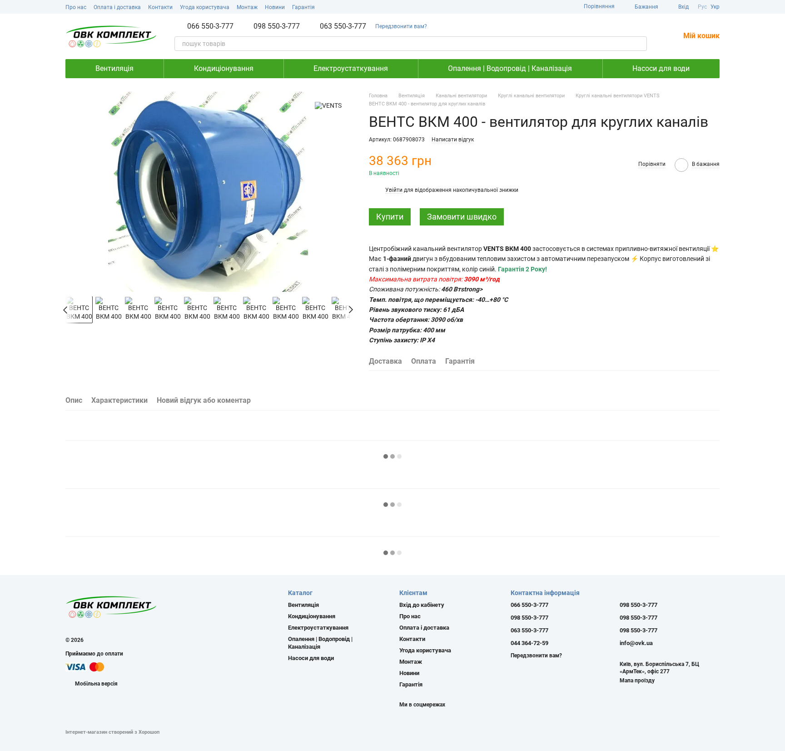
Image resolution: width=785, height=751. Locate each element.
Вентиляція (114, 68)
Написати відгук (453, 139)
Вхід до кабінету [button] (421, 604)
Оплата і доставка (117, 7)
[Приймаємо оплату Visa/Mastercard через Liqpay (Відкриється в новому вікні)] (85, 666)
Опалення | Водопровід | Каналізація (510, 68)
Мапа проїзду (637, 680)
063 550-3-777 (343, 26)
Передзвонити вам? (401, 26)
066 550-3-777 (210, 26)
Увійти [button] (393, 190)
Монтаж (247, 7)
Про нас (75, 7)
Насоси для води (661, 68)
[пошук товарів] (639, 43)
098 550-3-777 (276, 26)
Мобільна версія (96, 684)
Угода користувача (204, 7)
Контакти (160, 7)
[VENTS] (328, 105)
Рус (702, 7)
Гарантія (303, 7)
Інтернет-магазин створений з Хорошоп (112, 732)
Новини (275, 7)
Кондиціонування (223, 68)
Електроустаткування (350, 68)
